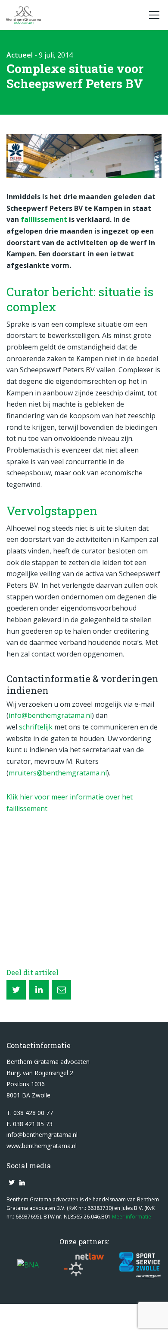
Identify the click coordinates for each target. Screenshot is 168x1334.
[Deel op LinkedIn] (39, 990)
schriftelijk (36, 727)
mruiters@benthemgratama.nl (58, 773)
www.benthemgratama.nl (41, 1146)
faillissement (45, 219)
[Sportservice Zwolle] (140, 1265)
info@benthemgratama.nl (50, 715)
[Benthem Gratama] (73, 15)
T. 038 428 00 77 (29, 1113)
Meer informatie (131, 1216)
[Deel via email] (61, 990)
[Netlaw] (84, 1265)
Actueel (19, 55)
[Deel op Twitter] (16, 990)
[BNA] (28, 1265)
